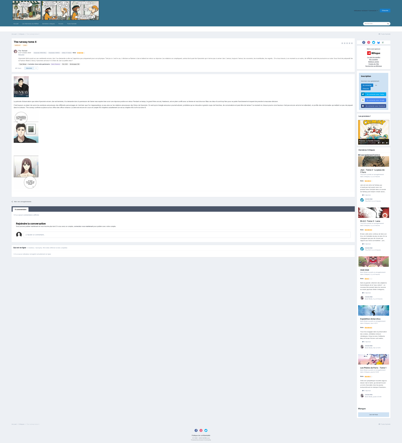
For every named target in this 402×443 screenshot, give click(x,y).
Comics (376, 155)
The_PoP (363, 174)
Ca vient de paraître (373, 57)
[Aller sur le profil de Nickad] (15, 51)
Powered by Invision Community (201, 440)
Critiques (367, 176)
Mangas (362, 409)
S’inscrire (385, 10)
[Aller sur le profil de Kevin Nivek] (362, 298)
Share (19, 68)
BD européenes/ (365, 155)
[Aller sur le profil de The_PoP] (362, 200)
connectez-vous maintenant (83, 226)
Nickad (24, 51)
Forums (61, 24)
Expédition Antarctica (370, 319)
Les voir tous (373, 414)
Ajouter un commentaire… (36, 235)
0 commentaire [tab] (20, 209)
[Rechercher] (388, 23)
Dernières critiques (48, 24)
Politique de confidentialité (201, 435)
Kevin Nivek (364, 272)
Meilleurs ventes (373, 62)
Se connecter (367, 85)
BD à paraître (373, 59)
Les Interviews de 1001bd (30, 24)
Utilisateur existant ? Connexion (365, 10)
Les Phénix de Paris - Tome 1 (373, 368)
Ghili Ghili (364, 270)
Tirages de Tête (373, 64)
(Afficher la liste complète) (58, 248)
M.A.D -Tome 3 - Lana (370, 221)
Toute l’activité (71, 24)
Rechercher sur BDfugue (373, 66)
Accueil (16, 24)
